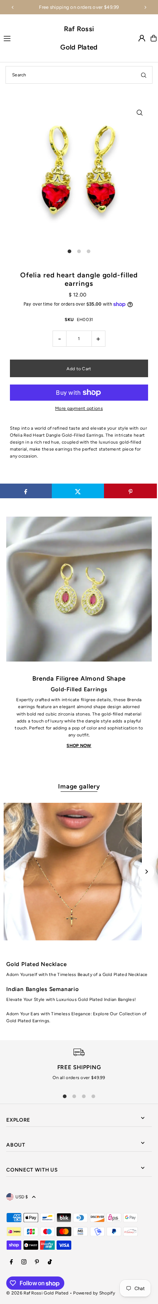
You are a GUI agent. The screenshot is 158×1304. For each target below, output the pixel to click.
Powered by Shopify (94, 1293)
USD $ (21, 1196)
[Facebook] (11, 1262)
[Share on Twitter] (78, 491)
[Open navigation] (28, 38)
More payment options (79, 408)
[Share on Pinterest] (130, 491)
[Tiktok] (50, 1262)
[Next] (145, 7)
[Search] (143, 75)
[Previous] (13, 7)
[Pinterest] (37, 1262)
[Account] (142, 38)
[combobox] (79, 75)
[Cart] (154, 38)
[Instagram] (23, 1262)
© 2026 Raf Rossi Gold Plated (37, 1293)
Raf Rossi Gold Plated (78, 38)
